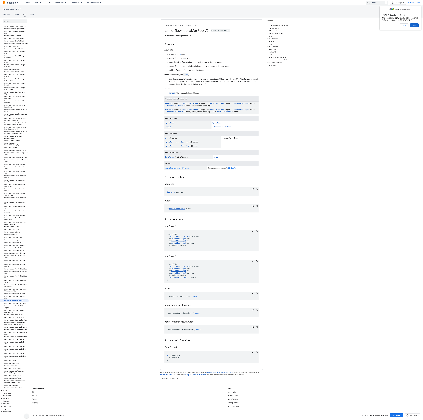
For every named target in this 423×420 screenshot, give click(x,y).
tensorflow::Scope (190, 103)
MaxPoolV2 (169, 103)
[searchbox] (15, 21)
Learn (36, 3)
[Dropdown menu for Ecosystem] (66, 2)
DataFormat (169, 157)
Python (16, 14)
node (167, 138)
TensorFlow (168, 25)
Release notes (233, 396)
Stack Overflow (233, 399)
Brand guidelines (233, 403)
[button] (14, 390)
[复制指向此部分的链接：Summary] (178, 44)
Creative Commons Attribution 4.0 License (219, 372)
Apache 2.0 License (166, 375)
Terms (34, 415)
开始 (414, 25)
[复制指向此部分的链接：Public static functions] (193, 340)
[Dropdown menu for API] (50, 2)
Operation (216, 123)
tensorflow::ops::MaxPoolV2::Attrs (177, 168)
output (168, 127)
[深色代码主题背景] (253, 189)
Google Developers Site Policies (195, 375)
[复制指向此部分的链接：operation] (176, 184)
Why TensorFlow (93, 3)
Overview (6, 14)
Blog (33, 392)
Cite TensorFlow (233, 406)
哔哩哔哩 (35, 403)
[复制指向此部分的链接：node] (172, 288)
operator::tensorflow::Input (177, 142)
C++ (24, 14)
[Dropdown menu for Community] (82, 2)
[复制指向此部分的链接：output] (173, 201)
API (46, 3)
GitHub (411, 3)
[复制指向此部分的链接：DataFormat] (179, 347)
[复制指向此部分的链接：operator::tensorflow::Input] (194, 305)
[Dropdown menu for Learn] (41, 2)
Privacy (41, 415)
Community (75, 3)
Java (32, 14)
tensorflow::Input (216, 103)
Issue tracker (232, 392)
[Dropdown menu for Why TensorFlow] (101, 2)
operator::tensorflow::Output (178, 146)
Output (172, 93)
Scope (178, 54)
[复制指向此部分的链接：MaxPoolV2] (178, 226)
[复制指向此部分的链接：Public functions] (186, 219)
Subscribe (396, 415)
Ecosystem (59, 3)
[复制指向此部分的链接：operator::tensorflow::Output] (196, 322)
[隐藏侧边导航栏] (26, 416)
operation (169, 123)
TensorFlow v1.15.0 (12, 9)
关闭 (404, 26)
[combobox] (377, 3)
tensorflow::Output (222, 127)
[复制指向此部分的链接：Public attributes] (186, 177)
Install (28, 3)
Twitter (34, 399)
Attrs (186, 75)
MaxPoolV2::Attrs (224, 112)
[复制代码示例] (257, 189)
